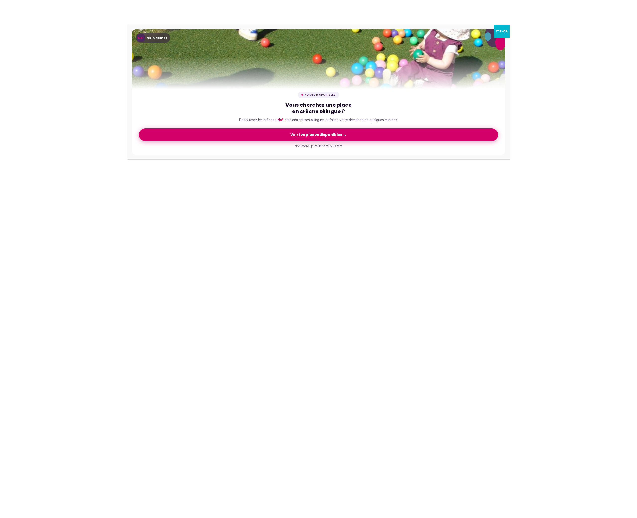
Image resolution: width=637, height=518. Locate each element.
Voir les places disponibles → (318, 134)
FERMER (502, 31)
